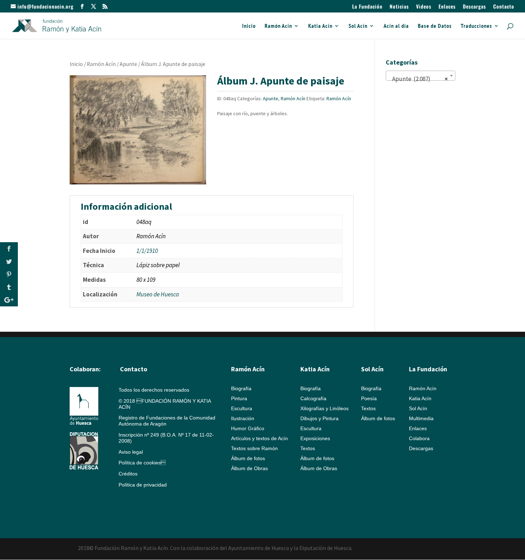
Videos (423, 7)
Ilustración (242, 418)
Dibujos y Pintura (319, 418)
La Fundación (367, 7)
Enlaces (447, 7)
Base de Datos (435, 26)
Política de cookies (142, 462)
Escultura (241, 408)
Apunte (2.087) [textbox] (418, 79)
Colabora (419, 438)
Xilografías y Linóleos (324, 408)
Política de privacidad (143, 485)
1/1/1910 (147, 251)
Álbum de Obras (249, 468)
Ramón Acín (278, 26)
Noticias (399, 7)
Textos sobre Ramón (254, 448)
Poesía (369, 398)
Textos (307, 448)
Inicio (249, 26)
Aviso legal (131, 452)
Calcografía (313, 398)
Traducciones (476, 26)
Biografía (241, 388)
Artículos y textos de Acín (259, 438)
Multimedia (421, 418)
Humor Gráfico (247, 428)
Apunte (128, 64)
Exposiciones (315, 438)
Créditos (128, 474)
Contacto (503, 7)
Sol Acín (358, 26)
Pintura (239, 398)
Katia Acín (320, 26)
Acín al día (396, 26)
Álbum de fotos (248, 458)
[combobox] (420, 76)
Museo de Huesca (157, 294)
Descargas (474, 7)
